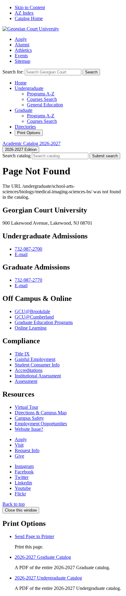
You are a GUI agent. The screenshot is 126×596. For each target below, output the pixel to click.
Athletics (23, 50)
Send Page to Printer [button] (34, 536)
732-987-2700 (28, 249)
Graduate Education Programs (44, 322)
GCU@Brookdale (32, 311)
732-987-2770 (28, 280)
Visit (19, 445)
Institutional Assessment (38, 375)
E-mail (21, 254)
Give (19, 456)
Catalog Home (29, 18)
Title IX (22, 353)
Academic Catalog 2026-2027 (31, 143)
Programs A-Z (40, 93)
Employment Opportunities (41, 423)
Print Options (28, 132)
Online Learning (30, 327)
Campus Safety (29, 418)
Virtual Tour (26, 407)
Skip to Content (30, 7)
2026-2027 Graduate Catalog (43, 557)
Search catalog (16, 155)
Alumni (22, 44)
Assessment (26, 381)
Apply (21, 39)
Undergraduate (29, 88)
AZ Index (24, 13)
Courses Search (42, 99)
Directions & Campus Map (41, 412)
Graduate (23, 110)
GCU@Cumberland (34, 316)
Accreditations (29, 370)
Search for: (13, 71)
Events (21, 55)
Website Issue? (29, 429)
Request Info (27, 450)
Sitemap (22, 61)
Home (21, 82)
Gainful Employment (35, 359)
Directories (25, 126)
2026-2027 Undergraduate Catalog (48, 577)
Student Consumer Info (37, 364)
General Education (45, 104)
